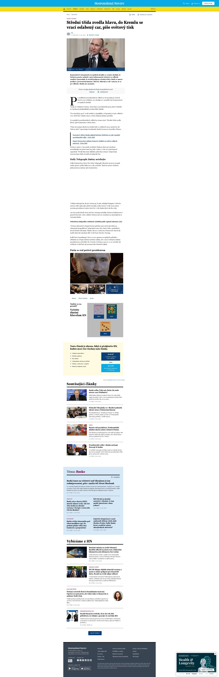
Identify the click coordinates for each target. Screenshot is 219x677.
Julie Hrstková (71, 589)
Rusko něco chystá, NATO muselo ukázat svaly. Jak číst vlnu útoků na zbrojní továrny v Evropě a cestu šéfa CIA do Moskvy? (78, 506)
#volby (92, 298)
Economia (100, 654)
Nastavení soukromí (117, 654)
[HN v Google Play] (74, 668)
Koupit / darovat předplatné (140, 648)
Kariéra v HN (101, 656)
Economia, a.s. (79, 650)
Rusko (80, 471)
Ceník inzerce (101, 659)
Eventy (134, 651)
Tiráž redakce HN (102, 651)
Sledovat (91, 92)
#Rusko (74, 298)
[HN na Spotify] (88, 660)
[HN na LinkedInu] (85, 660)
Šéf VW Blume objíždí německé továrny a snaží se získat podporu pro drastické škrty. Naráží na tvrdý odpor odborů (105, 572)
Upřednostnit (104, 92)
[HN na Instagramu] (83, 660)
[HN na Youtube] (91, 660)
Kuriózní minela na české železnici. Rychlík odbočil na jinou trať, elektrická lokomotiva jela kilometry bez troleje (105, 550)
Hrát (99, 316)
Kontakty (100, 648)
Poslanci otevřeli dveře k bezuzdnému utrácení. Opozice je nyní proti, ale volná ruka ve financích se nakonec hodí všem (87, 594)
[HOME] (64, 9)
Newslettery (136, 654)
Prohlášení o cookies (117, 651)
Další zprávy (94, 633)
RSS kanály (136, 656)
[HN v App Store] (85, 668)
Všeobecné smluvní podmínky (120, 656)
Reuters (81, 69)
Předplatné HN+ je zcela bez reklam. (116, 380)
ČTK (72, 33)
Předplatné (208, 3)
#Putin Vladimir (83, 298)
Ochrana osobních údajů (118, 648)
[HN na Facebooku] (80, 660)
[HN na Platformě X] (78, 660)
